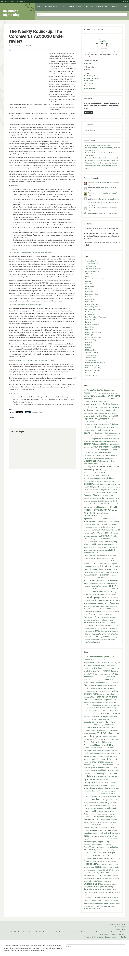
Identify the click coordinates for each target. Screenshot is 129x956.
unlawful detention (89, 631)
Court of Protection (101, 447)
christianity (111, 427)
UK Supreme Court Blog (92, 370)
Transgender (107, 623)
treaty (91, 626)
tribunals (95, 625)
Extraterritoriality (113, 484)
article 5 (87, 404)
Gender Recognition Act (90, 501)
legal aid (108, 532)
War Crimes (103, 634)
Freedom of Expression (108, 492)
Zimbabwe (96, 642)
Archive (124, 7)
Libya (94, 539)
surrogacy (87, 620)
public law (98, 583)
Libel (86, 539)
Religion (112, 585)
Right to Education (88, 592)
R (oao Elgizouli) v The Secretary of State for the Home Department (30, 253)
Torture (100, 623)
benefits (102, 416)
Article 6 (94, 404)
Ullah (101, 628)
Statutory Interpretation (107, 611)
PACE (111, 555)
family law (97, 487)
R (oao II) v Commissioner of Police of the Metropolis (25, 305)
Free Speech (93, 498)
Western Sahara (88, 637)
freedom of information (94, 495)
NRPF (99, 553)
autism (97, 416)
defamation (107, 453)
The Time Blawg (90, 360)
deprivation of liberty (102, 455)
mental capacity (110, 541)
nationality (96, 550)
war (97, 634)
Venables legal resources (93, 373)
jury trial (94, 530)
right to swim (100, 594)
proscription (113, 575)
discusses (25, 397)
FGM (107, 487)
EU (99, 475)
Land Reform (87, 533)
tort (95, 623)
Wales (94, 634)
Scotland (98, 600)
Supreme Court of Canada (108, 617)
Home (39, 7)
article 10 (88, 407)
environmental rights (114, 473)
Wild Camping (113, 637)
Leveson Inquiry (93, 536)
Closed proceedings (96, 436)
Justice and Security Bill (112, 530)
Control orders (106, 441)
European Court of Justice (93, 481)
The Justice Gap (90, 355)
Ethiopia (96, 475)
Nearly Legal (89, 335)
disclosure (109, 458)
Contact (115, 7)
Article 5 (91, 932)
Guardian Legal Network (92, 307)
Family (90, 486)
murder (116, 547)
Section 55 (86, 603)
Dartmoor (110, 450)
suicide (110, 614)
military (107, 544)
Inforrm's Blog (89, 314)
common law (111, 436)
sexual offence (109, 603)
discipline (102, 458)
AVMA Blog (89, 274)
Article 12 (29, 932)
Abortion (96, 390)
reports (24, 240)
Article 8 (107, 404)
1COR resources (90, 266)
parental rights (96, 558)
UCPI (105, 625)
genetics (101, 501)
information (113, 516)
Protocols (108, 578)
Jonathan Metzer (89, 88)
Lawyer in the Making (92, 324)
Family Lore (89, 301)
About (63, 7)
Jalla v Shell (105, 524)
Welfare (115, 634)
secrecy (106, 600)
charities (107, 424)
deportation (89, 455)
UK (108, 626)
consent (98, 439)
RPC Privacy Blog (90, 350)
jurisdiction (86, 530)
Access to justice (91, 393)
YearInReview (88, 642)
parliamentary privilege (100, 561)
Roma (109, 594)
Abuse (111, 390)
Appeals (98, 399)
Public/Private (89, 580)
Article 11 (96, 407)
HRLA (106, 507)
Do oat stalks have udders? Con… (109, 199)
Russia (104, 598)
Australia (91, 416)
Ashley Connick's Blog (92, 271)
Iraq (117, 522)
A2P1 (85, 390)
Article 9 (115, 405)
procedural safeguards (103, 572)
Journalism (91, 527)
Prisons (102, 569)
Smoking (96, 606)
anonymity (88, 399)
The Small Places (90, 357)
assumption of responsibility (97, 413)
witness (96, 639)
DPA (99, 464)
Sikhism (91, 606)
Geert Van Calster (93, 182)
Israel (94, 524)
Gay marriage (107, 498)
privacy (110, 569)
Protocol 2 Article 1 (118, 934)
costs (103, 444)
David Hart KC (88, 81)
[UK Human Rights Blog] (17, 11)
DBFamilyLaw (89, 286)
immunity (99, 516)
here (50, 104)
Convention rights (76, 7)
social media (105, 606)
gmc (111, 501)
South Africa (88, 609)
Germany (107, 501)
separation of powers (95, 603)
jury (90, 530)
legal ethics (115, 533)
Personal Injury (102, 564)
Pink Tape (88, 342)
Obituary (86, 555)
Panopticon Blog (90, 340)
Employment (96, 469)
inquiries (112, 519)
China (106, 427)
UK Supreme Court (95, 628)
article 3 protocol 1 (110, 402)
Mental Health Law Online (93, 332)
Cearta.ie (88, 281)
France (115, 490)
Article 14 (109, 407)
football (87, 490)
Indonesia (107, 516)
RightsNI (88, 347)
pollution (117, 567)
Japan (109, 524)
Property (93, 575)
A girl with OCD (92, 193)
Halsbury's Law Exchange (93, 309)
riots (106, 594)
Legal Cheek (89, 330)
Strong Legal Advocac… (95, 202)
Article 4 (117, 402)
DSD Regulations (111, 464)
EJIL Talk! (88, 296)
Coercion (105, 436)
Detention (114, 455)
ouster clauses (105, 555)
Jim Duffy (87, 86)
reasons (104, 583)
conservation (106, 439)
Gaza (113, 498)
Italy (97, 524)
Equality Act (89, 475)
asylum (108, 413)
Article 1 (109, 399)
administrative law (113, 393)
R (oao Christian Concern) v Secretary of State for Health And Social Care (32, 360)
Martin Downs (88, 83)
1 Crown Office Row (91, 261)
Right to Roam (93, 594)
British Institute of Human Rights (95, 279)
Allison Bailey (97, 396)
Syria (101, 620)
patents (112, 561)
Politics (110, 566)
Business (95, 421)
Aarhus (90, 390)
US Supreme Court (104, 631)
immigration (90, 515)
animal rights (114, 396)
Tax (104, 620)
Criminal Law (87, 450)
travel (113, 623)
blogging (103, 419)
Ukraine (88, 628)
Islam (90, 524)
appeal (94, 399)
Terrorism (89, 622)
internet (102, 521)
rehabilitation (94, 586)
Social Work (114, 606)
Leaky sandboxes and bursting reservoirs (98, 145)
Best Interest (109, 416)
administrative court (103, 393)
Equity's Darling (90, 299)
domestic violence (91, 464)
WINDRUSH (91, 639)
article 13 (102, 407)
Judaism (97, 527)
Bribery (91, 421)
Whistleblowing (97, 637)
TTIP (99, 625)
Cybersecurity (95, 450)
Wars (110, 634)
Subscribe (88, 112)
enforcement (91, 473)
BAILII (87, 276)
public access (100, 580)
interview (108, 522)
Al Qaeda (104, 396)
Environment (101, 472)
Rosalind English (26, 46)
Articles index (120, 929)
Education (114, 467)
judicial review (108, 527)
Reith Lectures (102, 586)
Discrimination (91, 461)
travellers (86, 625)
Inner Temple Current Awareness (95, 317)
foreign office (104, 490)
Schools (92, 600)
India (103, 516)
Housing (100, 507)
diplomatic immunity (89, 458)
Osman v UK (99, 555)
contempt (86, 441)
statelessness (97, 612)
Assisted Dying (103, 410)
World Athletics (111, 639)
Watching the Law (91, 375)
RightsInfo (88, 345)
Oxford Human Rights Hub (93, 337)
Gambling (99, 498)
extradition (88, 484)
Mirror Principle (92, 547)
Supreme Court (92, 617)
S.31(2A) (109, 597)
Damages (104, 450)
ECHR (100, 466)
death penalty (98, 453)
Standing (89, 612)
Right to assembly (104, 589)
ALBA (92, 396)
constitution (115, 439)
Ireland (86, 524)
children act (101, 427)
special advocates (102, 609)
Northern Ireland (91, 553)
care (99, 421)
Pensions (86, 563)
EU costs (104, 479)
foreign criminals (95, 490)
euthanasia (105, 481)
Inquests (106, 518)
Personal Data (93, 563)
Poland (97, 566)
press (86, 569)
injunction (88, 519)
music (86, 550)
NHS (113, 550)
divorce (107, 461)
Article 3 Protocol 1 (73, 932)
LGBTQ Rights (105, 536)
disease (102, 461)
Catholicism (88, 424)
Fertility (103, 487)
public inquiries (89, 583)
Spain (94, 609)
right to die (113, 589)
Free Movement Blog (92, 304)
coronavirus (89, 444)
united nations (113, 628)
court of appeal (110, 444)
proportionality (103, 575)
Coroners (98, 444)
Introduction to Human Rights (97, 7)
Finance (111, 487)
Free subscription (50, 7)
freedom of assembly (90, 493)
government (86, 504)
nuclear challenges (106, 553)
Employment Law (106, 470)
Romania (114, 594)
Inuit (112, 522)
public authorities (111, 580)
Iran (114, 522)
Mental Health (90, 544)
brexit (86, 421)
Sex (102, 603)
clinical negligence (104, 433)
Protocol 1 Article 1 (104, 934)
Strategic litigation (103, 614)
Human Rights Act (101, 510)
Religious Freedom (88, 589)
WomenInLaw (102, 639)
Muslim (90, 550)
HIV (88, 507)
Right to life (110, 592)
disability (97, 458)
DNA (112, 461)
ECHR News (89, 291)
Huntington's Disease (102, 513)
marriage (93, 542)
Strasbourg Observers (92, 352)
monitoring (111, 547)
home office (93, 507)
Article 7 (100, 404)
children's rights (91, 427)
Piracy (109, 563)
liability (115, 536)
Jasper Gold (88, 63)
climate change (90, 433)
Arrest (102, 399)
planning (87, 566)
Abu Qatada (104, 390)
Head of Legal (89, 312)
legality (86, 536)
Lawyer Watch (89, 327)
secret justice (114, 600)
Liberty (90, 539)
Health (104, 503)
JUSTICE (100, 530)
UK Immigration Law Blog (93, 368)
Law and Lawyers (90, 319)
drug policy (103, 464)
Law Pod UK (97, 532)
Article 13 (38, 932)
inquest (100, 519)
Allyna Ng (87, 69)
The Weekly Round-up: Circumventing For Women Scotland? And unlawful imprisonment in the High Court (101, 165)
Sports (112, 609)
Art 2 (105, 399)
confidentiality (89, 439)
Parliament (103, 558)
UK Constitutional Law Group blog (95, 363)
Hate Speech (98, 504)
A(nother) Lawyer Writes (93, 268)
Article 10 (13, 932)
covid (112, 447)
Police (103, 566)
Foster (110, 490)
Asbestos (96, 410)
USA (96, 631)
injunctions (95, 519)
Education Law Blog (91, 294)
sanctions (113, 597)
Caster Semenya (110, 421)
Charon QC (88, 284)
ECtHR (106, 466)
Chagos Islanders (99, 425)
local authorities (106, 539)
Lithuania (98, 539)
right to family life (99, 592)
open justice (92, 555)
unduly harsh (106, 628)
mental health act (101, 544)
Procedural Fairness (93, 572)
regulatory (109, 583)
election (87, 470)
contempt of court (94, 441)
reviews (26, 404)
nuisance (114, 553)
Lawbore (88, 322)
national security (105, 550)
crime (117, 446)
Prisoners (94, 569)
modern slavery (102, 547)
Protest (103, 578)
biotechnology (95, 419)
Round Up (90, 597)
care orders (103, 421)
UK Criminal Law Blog (92, 365)
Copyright (114, 441)
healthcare (111, 504)
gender (117, 498)
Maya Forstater (100, 541)
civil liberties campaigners (104, 430)
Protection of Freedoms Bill (92, 578)
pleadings (93, 566)
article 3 (102, 401)
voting (90, 634)
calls (72, 171)
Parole (107, 561)
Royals (98, 597)
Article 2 (95, 401)
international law (91, 521)
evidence (111, 481)
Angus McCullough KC (91, 78)
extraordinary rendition (100, 484)
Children (114, 424)
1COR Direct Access (91, 263)
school (88, 600)
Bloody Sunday (112, 419)
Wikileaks (106, 637)
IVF (100, 524)
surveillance (95, 620)
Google (115, 501)
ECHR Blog (88, 289)
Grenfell (92, 504)
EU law (110, 478)
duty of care (92, 467)
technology (109, 620)
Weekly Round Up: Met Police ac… (108, 213)
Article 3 (61, 932)
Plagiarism (114, 563)
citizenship (87, 430)
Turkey (102, 625)
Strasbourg (94, 614)
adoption (87, 396)
